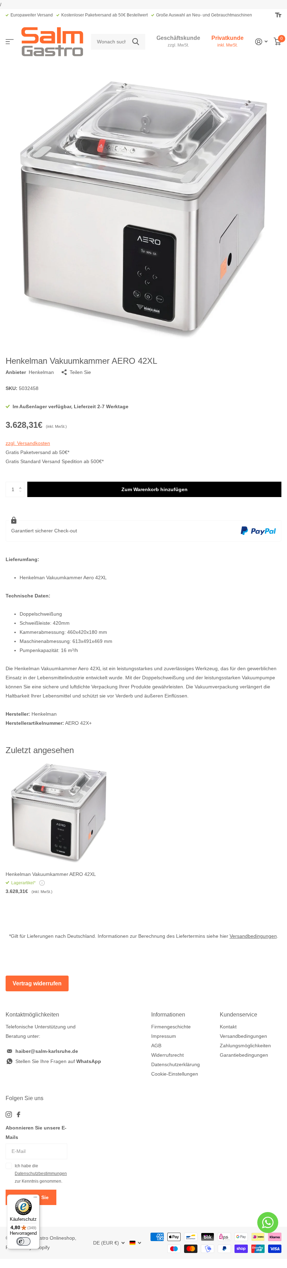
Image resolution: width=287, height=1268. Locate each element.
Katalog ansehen (10, 42)
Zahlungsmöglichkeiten (245, 1045)
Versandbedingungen (253, 936)
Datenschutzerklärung (175, 1064)
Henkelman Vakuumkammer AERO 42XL (51, 874)
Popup (42, 882)
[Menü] (35, 1199)
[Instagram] (9, 1114)
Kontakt (228, 1026)
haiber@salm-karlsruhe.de (46, 1051)
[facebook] (18, 1114)
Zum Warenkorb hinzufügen (154, 489)
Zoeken (135, 42)
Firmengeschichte (171, 1026)
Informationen (168, 1015)
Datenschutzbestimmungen (41, 1173)
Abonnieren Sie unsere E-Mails (36, 1132)
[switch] (23, 1241)
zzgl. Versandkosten (28, 443)
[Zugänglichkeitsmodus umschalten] (278, 15)
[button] (22, 483)
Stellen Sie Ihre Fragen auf (58, 1061)
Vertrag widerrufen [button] (37, 983)
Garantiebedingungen (244, 1055)
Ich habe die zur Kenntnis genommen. (41, 1173)
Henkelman (41, 372)
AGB (156, 1045)
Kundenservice (238, 1015)
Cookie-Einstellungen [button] (174, 1074)
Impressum (163, 1036)
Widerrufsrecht (167, 1055)
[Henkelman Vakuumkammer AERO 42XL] (59, 813)
